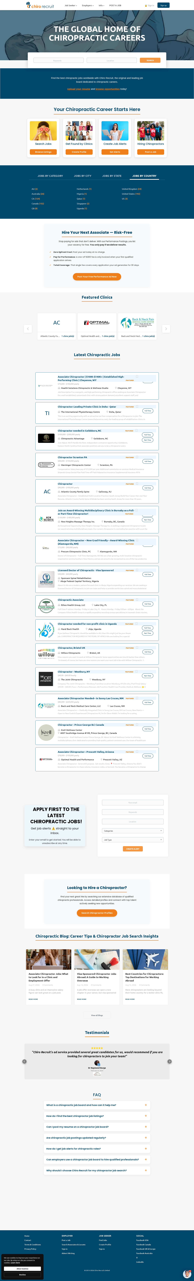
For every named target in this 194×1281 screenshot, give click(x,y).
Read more (33, 999)
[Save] (137, 376)
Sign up (163, 5)
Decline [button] (22, 1274)
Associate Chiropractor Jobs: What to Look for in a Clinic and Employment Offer (48, 977)
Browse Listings (43, 152)
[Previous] (28, 329)
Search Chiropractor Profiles (97, 913)
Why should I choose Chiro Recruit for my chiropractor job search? (86, 1174)
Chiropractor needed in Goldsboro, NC (79, 430)
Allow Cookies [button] (22, 1269)
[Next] (166, 329)
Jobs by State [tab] (111, 175)
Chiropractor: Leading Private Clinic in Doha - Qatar (87, 406)
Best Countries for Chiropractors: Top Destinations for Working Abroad (144, 977)
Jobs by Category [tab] (50, 175)
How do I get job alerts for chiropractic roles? (73, 1152)
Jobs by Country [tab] (144, 175)
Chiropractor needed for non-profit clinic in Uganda (87, 623)
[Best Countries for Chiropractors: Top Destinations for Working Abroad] (145, 959)
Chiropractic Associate (71, 599)
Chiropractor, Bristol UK (71, 647)
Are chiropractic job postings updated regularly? (76, 1141)
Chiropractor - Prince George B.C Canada (81, 724)
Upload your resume (78, 89)
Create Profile (79, 152)
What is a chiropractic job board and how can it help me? (81, 1108)
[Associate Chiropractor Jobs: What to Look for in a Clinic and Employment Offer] (48, 959)
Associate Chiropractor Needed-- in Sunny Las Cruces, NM (91, 698)
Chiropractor (65, 483)
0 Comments (47, 985)
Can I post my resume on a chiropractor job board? (77, 1130)
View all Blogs (97, 1015)
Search (150, 60)
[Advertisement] (97, 1210)
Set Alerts (115, 152)
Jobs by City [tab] (82, 175)
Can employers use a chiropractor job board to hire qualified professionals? (92, 1163)
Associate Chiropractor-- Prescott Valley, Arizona (86, 751)
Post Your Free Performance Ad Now (97, 276)
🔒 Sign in (149, 5)
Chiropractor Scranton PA (72, 457)
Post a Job (150, 152)
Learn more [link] (15, 1262)
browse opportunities (108, 89)
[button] (24, 1063)
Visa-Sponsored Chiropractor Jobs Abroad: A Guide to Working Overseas (96, 977)
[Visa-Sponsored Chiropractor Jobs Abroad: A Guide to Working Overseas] (97, 959)
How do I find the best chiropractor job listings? (75, 1119)
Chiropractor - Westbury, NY (74, 671)
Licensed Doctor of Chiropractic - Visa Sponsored (86, 570)
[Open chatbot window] (187, 1274)
